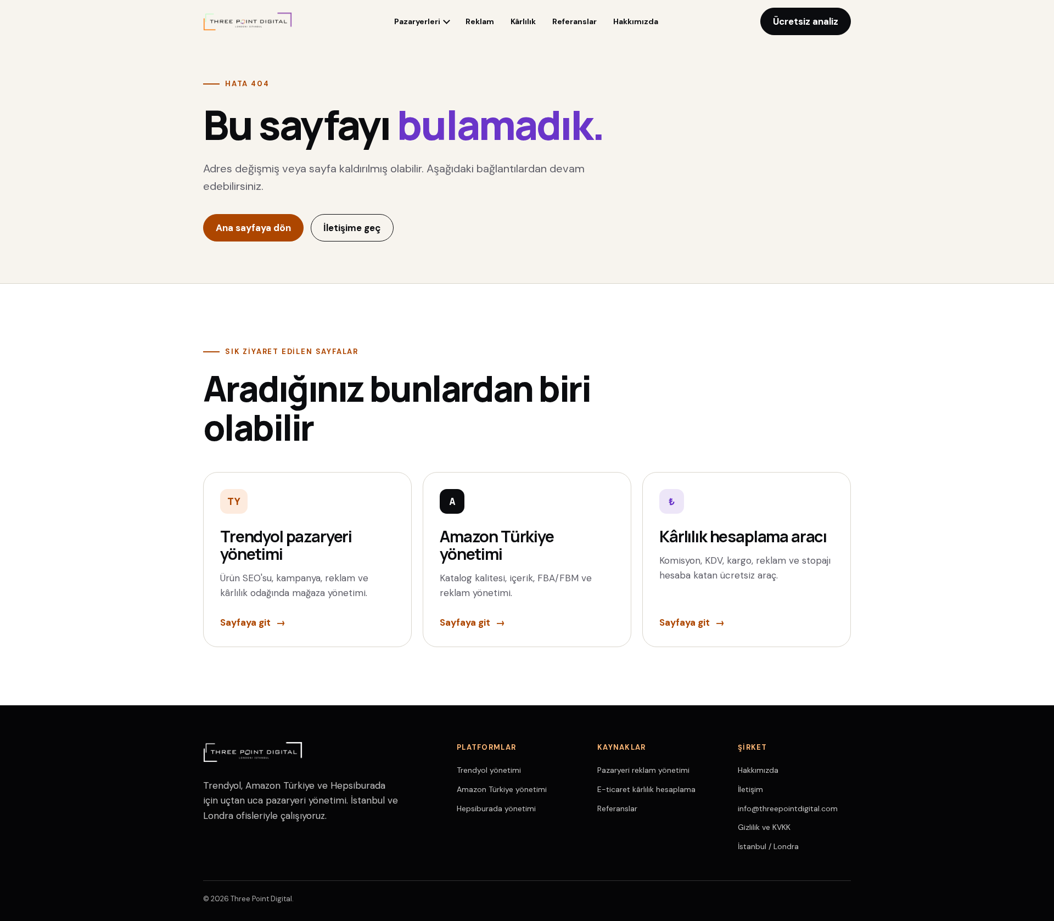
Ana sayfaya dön (253, 228)
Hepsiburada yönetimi (496, 808)
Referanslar (574, 21)
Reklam (480, 21)
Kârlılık (523, 21)
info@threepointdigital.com (788, 808)
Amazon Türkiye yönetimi (502, 789)
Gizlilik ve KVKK (764, 827)
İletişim (750, 789)
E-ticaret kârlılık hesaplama (646, 789)
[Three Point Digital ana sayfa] (247, 21)
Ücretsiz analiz (805, 21)
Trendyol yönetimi (489, 770)
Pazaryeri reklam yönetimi (643, 770)
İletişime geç (352, 228)
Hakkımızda (635, 21)
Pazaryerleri (417, 21)
